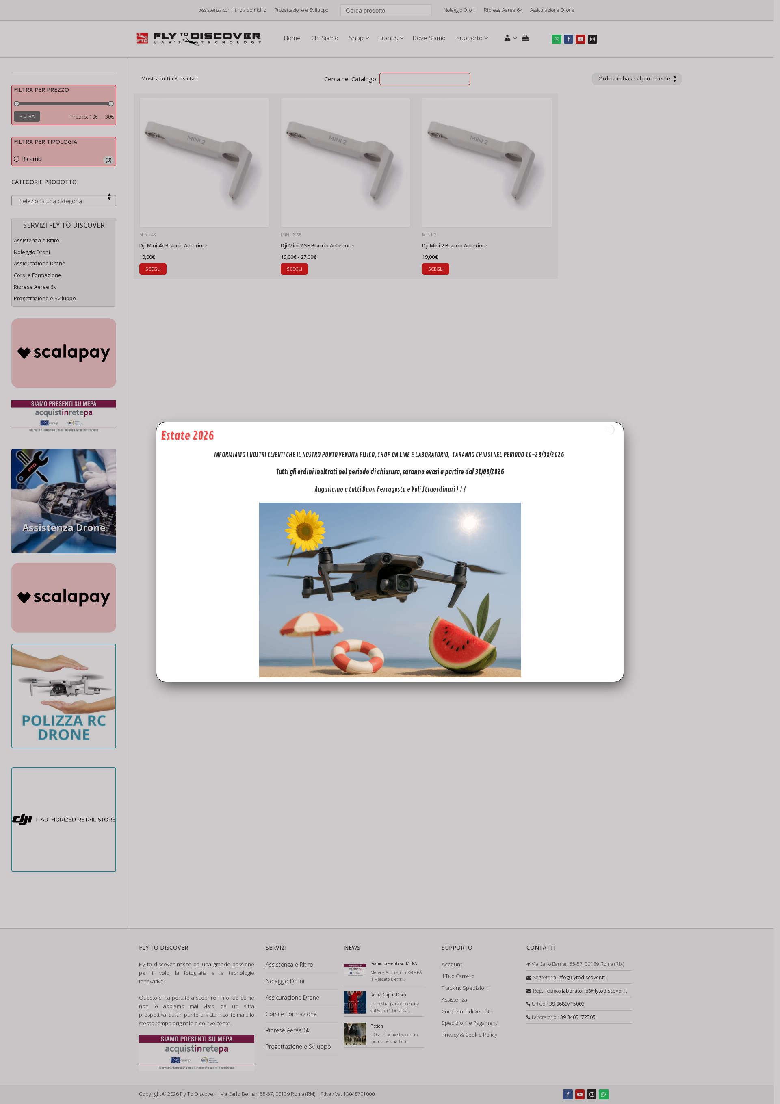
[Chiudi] (608, 430)
